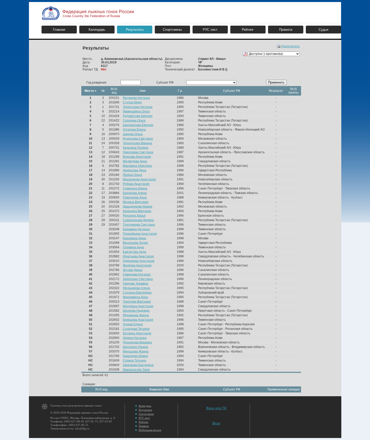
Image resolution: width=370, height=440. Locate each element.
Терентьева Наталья (138, 107)
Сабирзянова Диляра (138, 220)
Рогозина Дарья (134, 215)
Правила (285, 29)
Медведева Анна (135, 161)
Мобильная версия (150, 429)
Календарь (97, 29)
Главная (59, 29)
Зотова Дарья (132, 270)
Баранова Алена (135, 193)
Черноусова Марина (137, 143)
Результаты (134, 29)
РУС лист (210, 29)
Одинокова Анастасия (139, 261)
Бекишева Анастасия (138, 320)
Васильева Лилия (135, 243)
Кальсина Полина (135, 147)
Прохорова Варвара (137, 342)
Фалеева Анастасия (137, 265)
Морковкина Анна (135, 297)
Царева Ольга (133, 134)
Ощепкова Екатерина (138, 365)
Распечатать (290, 46)
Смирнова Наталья (137, 274)
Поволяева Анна (135, 197)
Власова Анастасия (137, 156)
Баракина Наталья (136, 229)
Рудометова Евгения (138, 116)
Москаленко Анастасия (139, 179)
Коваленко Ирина (135, 356)
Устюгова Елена (134, 129)
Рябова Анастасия (136, 184)
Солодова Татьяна (136, 329)
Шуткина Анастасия (137, 333)
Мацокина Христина (137, 166)
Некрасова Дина (134, 170)
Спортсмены (172, 29)
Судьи (323, 29)
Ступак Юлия (132, 102)
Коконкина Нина (134, 238)
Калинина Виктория (137, 211)
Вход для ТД (216, 408)
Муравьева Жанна (136, 315)
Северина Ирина (135, 188)
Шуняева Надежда (136, 310)
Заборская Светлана (138, 279)
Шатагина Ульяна (135, 347)
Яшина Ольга (132, 175)
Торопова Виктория (137, 301)
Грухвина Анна (133, 247)
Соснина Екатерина (137, 292)
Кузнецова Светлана (138, 138)
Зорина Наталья (134, 338)
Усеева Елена (133, 324)
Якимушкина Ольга (136, 111)
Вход (216, 423)
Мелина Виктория (136, 202)
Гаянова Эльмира (135, 283)
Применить (276, 82)
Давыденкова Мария (137, 206)
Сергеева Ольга (134, 120)
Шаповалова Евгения (138, 125)
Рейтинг (248, 29)
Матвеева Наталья (136, 98)
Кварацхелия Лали (136, 369)
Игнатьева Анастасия (138, 256)
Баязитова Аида (134, 252)
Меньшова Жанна (136, 351)
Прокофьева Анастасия (140, 233)
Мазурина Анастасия (138, 306)
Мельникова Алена (136, 288)
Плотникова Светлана (139, 224)
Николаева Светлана (138, 152)
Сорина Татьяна (134, 360)
